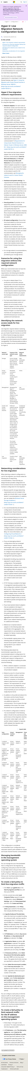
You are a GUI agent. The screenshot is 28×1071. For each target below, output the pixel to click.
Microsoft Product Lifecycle (11, 10)
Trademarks (4, 1069)
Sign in (25, 2)
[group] (14, 408)
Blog (21, 1062)
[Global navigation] (1, 2)
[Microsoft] (14, 2)
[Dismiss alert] (26, 6)
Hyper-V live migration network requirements (13, 42)
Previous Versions (14, 1062)
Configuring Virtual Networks (12, 534)
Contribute (4, 1064)
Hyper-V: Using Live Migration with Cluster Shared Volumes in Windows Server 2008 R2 (13, 82)
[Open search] (21, 2)
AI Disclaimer (4, 1062)
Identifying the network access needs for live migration (13, 48)
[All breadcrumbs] (2, 22)
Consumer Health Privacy (7, 1066)
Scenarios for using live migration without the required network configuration (13, 45)
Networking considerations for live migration (13, 51)
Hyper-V (7, 21)
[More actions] (25, 22)
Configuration (14, 21)
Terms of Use (20, 1066)
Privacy (10, 1064)
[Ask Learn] (23, 22)
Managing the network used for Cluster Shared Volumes (14, 175)
